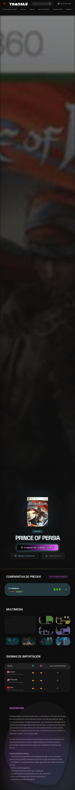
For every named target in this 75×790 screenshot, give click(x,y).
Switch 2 (23, 9)
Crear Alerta (53, 556)
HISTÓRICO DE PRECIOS (58, 576)
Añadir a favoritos (24, 556)
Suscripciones (58, 9)
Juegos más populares (9, 9)
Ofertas (32, 9)
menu (4, 3)
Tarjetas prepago (44, 9)
